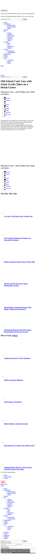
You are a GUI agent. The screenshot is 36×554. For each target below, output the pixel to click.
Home (5, 22)
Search (25, 19)
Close (2, 485)
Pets (8, 45)
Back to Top (4, 484)
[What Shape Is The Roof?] (19, 390)
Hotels (9, 28)
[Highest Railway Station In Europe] (19, 412)
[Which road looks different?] (19, 369)
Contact (6, 478)
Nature (6, 55)
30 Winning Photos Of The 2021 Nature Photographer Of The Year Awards (17, 331)
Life (5, 58)
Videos (6, 57)
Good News (10, 60)
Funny (9, 63)
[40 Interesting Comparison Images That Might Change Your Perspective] (19, 296)
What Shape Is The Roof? (13, 402)
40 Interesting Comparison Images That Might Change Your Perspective (17, 308)
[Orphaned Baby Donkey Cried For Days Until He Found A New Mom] (19, 456)
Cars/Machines (11, 52)
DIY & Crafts (11, 36)
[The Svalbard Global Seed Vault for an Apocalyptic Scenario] (19, 227)
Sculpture (9, 37)
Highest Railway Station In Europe (16, 424)
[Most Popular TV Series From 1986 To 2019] (19, 434)
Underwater (10, 46)
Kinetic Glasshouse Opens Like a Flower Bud (19, 262)
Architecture (7, 24)
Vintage (6, 49)
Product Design (11, 27)
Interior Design (11, 25)
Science (9, 61)
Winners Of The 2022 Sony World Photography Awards (16, 284)
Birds (8, 43)
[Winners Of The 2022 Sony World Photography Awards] (19, 272)
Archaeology (10, 51)
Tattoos (9, 40)
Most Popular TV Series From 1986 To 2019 (19, 445)
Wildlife (9, 48)
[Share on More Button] (5, 102)
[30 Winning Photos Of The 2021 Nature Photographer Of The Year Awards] (19, 319)
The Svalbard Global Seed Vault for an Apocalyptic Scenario (17, 239)
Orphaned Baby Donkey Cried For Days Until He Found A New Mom (18, 468)
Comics (9, 33)
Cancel (7, 548)
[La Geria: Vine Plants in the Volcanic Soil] (19, 205)
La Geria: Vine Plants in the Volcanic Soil (18, 216)
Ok (13, 552)
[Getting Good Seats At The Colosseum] (19, 347)
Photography (7, 54)
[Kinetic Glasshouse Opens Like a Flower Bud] (19, 250)
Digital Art (10, 34)
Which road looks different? (13, 380)
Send (2, 548)
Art (5, 31)
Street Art (9, 39)
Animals (6, 42)
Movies (6, 30)
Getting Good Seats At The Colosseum (17, 358)
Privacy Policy (8, 476)
